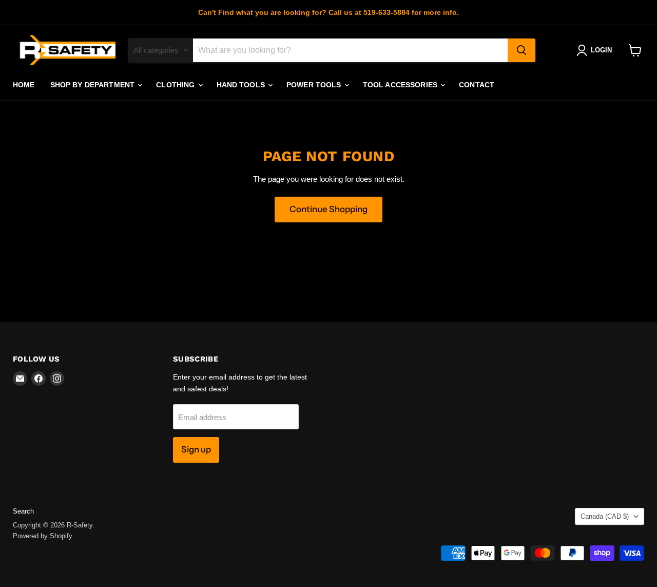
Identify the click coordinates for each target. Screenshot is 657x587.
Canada (605, 516)
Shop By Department (93, 85)
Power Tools (314, 85)
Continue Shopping (328, 209)
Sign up (196, 449)
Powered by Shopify (42, 536)
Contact (476, 85)
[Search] (521, 50)
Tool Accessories (401, 85)
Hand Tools (242, 85)
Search (23, 511)
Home (24, 85)
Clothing (176, 85)
